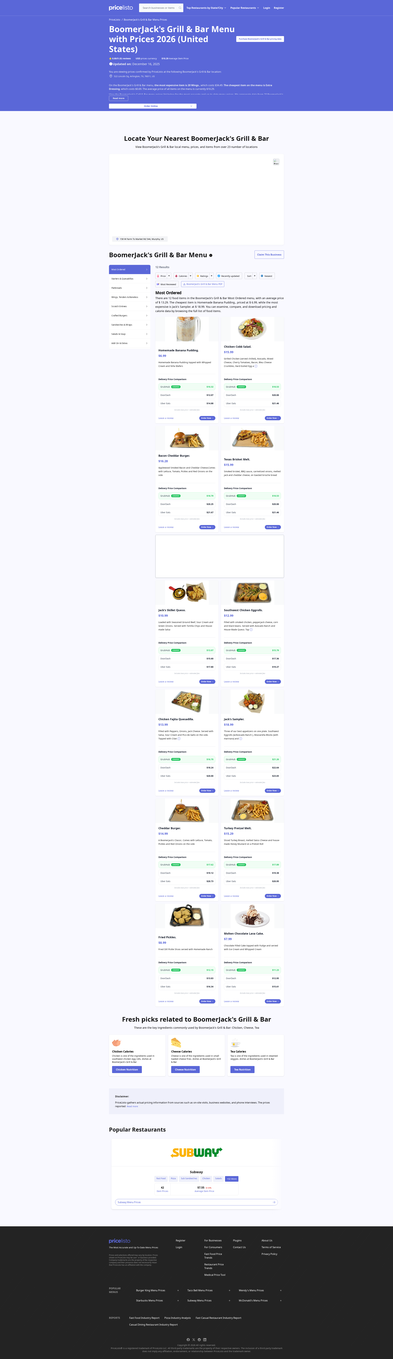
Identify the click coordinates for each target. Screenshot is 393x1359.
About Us (267, 1240)
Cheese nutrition (185, 1069)
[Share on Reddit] (199, 1339)
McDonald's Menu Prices (253, 1300)
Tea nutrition (242, 1069)
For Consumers (213, 1247)
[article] (196, 1174)
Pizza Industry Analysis (177, 1318)
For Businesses (213, 1240)
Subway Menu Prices (199, 1300)
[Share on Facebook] (188, 1339)
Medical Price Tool (214, 1275)
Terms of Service (271, 1247)
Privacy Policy (269, 1254)
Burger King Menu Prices (150, 1290)
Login (266, 8)
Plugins (237, 1240)
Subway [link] (196, 1172)
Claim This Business (269, 254)
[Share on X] (193, 1339)
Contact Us (239, 1247)
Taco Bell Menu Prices (200, 1290)
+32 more (232, 1178)
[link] (196, 1152)
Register (279, 8)
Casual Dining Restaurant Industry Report (153, 1324)
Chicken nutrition (127, 1069)
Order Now (206, 418)
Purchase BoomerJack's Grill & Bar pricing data (260, 39)
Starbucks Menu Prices (149, 1300)
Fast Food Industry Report (144, 1318)
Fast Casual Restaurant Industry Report (218, 1318)
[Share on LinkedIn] (204, 1339)
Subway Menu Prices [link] (129, 1202)
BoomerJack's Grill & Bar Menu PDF (204, 284)
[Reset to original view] (276, 162)
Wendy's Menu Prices (251, 1290)
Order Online (151, 106)
